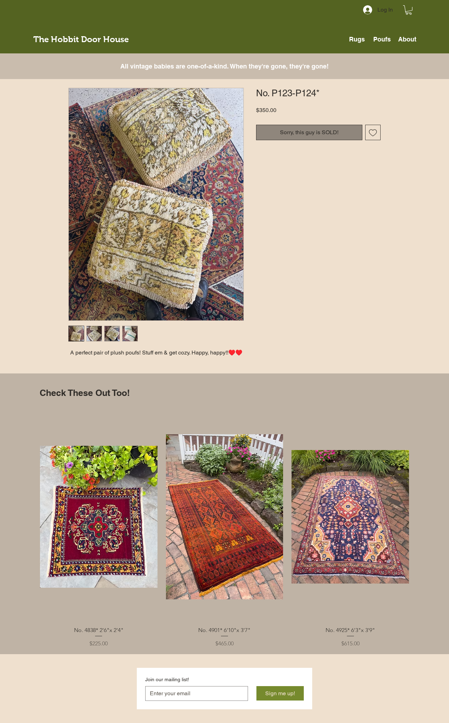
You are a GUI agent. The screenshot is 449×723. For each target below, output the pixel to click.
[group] (224, 530)
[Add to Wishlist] (373, 132)
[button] (408, 10)
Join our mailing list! (167, 679)
